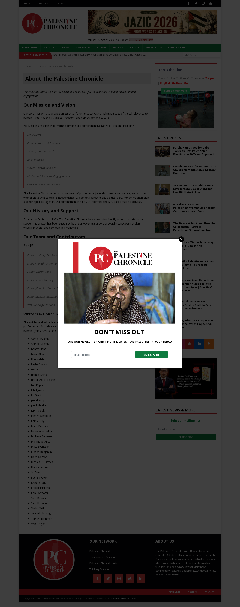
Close (181, 239)
